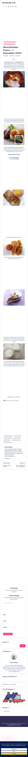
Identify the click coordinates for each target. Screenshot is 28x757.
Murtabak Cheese (7, 440)
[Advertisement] (14, 22)
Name (4, 614)
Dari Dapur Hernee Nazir (10, 41)
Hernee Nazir (9, 447)
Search (5, 642)
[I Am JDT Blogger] (14, 697)
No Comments (17, 55)
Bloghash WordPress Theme (14, 724)
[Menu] (16, 6)
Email (4, 621)
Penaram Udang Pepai (7, 442)
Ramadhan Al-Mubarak (9, 44)
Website (5, 627)
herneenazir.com (8, 3)
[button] (7, 458)
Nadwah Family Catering (16, 440)
